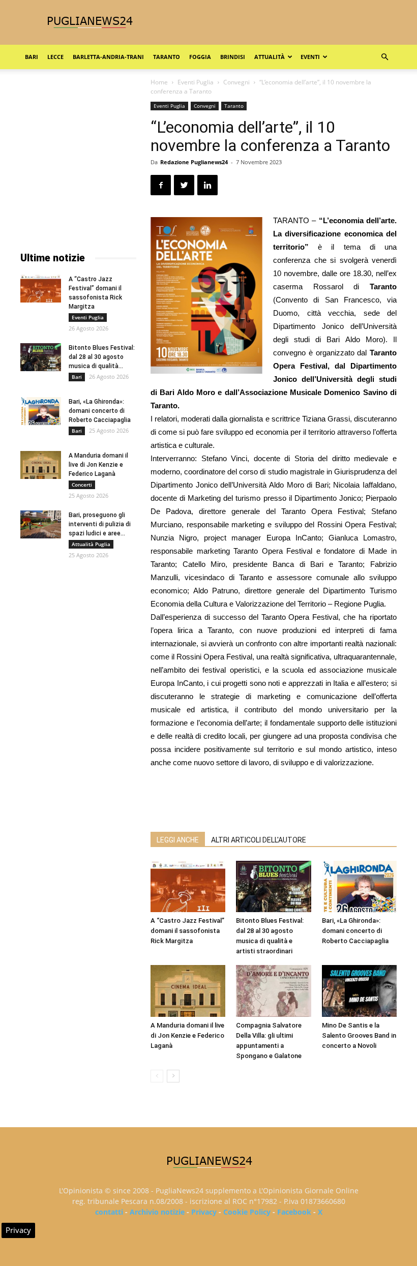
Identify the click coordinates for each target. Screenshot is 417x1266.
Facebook (294, 1212)
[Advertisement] (274, 797)
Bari (31, 57)
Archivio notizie (157, 1212)
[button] (384, 57)
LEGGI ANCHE (178, 840)
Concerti (82, 484)
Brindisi (232, 57)
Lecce (55, 57)
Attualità (269, 57)
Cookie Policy (247, 1212)
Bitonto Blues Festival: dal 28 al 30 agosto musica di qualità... (102, 357)
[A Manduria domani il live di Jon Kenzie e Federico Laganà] (188, 990)
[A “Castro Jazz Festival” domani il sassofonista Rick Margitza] (188, 886)
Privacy (204, 1212)
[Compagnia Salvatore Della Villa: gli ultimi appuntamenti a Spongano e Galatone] (273, 990)
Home (159, 82)
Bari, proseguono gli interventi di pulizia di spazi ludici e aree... (100, 524)
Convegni (236, 82)
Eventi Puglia (195, 82)
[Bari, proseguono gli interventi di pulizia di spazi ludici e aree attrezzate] (40, 524)
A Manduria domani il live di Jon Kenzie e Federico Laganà (187, 1035)
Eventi (310, 57)
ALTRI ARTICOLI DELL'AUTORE (258, 840)
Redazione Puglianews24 (194, 162)
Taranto (166, 57)
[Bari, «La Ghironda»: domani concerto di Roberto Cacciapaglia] (359, 886)
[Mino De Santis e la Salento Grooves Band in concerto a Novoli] (359, 990)
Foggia (200, 57)
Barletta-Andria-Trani (108, 57)
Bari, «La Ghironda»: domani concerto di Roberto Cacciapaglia (355, 931)
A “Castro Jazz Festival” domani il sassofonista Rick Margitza (187, 931)
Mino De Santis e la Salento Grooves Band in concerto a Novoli (359, 1035)
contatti (109, 1212)
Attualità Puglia (91, 544)
